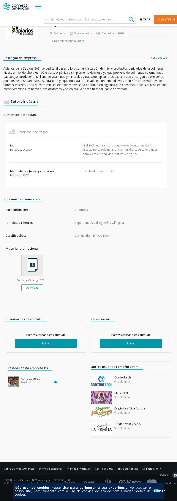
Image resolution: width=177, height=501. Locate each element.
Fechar (157, 490)
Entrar (46, 343)
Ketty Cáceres (30, 379)
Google (70, 481)
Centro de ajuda (104, 468)
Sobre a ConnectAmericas (19, 468)
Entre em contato (128, 468)
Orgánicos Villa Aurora (129, 408)
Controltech (122, 377)
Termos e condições (50, 468)
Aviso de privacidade (79, 468)
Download (32, 287)
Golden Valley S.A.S (127, 424)
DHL (89, 481)
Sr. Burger (121, 393)
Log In (80, 41)
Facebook (131, 481)
